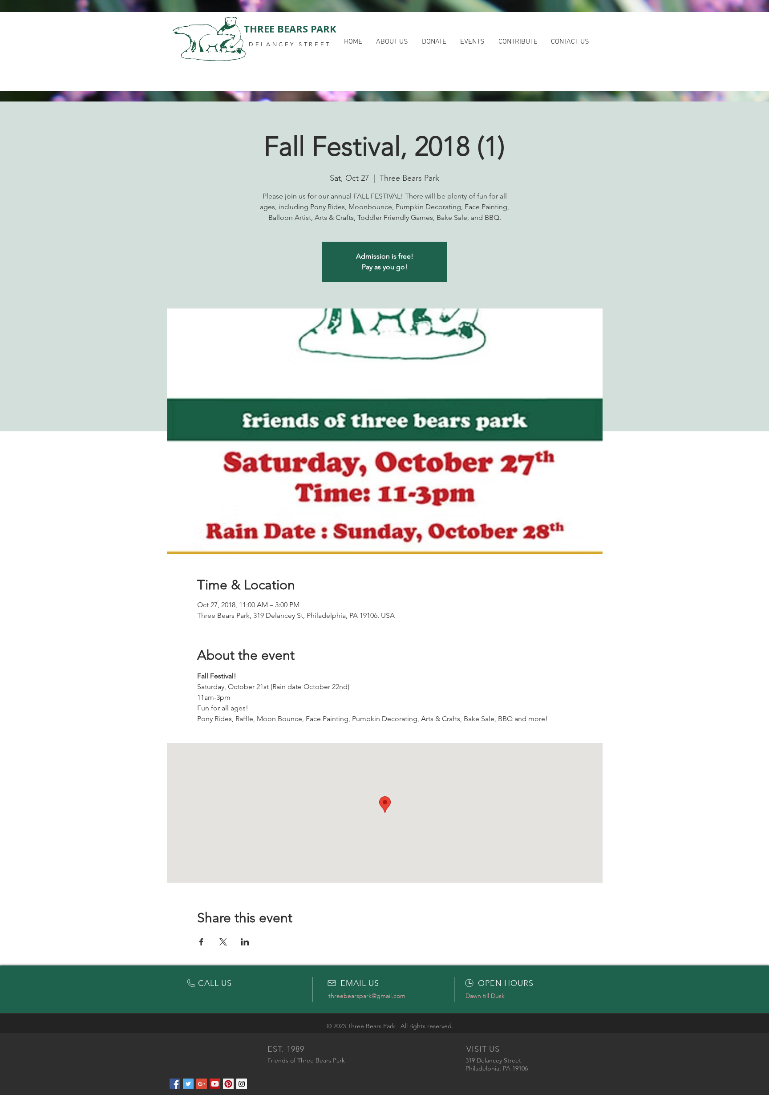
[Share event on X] (223, 941)
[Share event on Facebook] (201, 941)
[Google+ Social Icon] (201, 1084)
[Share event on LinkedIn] (245, 941)
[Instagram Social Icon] (241, 1084)
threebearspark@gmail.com (366, 996)
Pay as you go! (385, 267)
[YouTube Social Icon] (215, 1084)
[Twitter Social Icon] (188, 1084)
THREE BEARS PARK (290, 29)
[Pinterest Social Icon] (228, 1084)
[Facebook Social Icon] (175, 1084)
